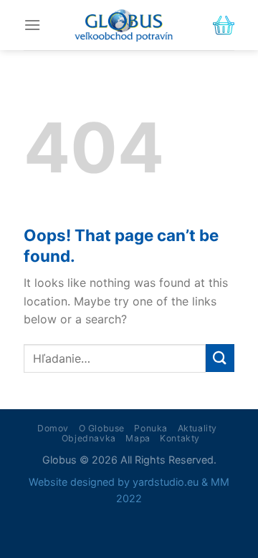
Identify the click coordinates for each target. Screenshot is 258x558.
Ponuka (151, 428)
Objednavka (89, 438)
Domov (53, 428)
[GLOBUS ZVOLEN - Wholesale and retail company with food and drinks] (123, 25)
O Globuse (102, 428)
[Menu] (32, 24)
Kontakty (180, 438)
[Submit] (220, 358)
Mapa (137, 438)
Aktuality (198, 428)
